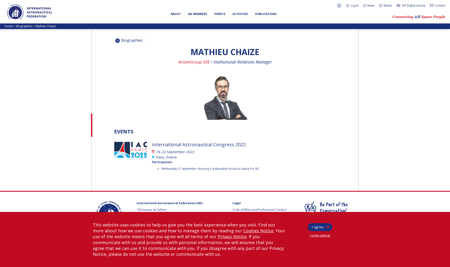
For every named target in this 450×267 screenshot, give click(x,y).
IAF (29, 12)
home (9, 26)
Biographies (24, 26)
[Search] (339, 6)
